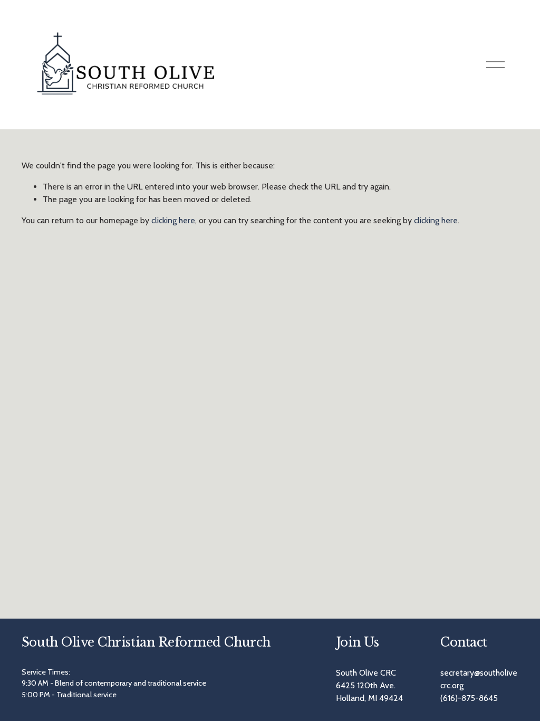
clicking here (173, 220)
